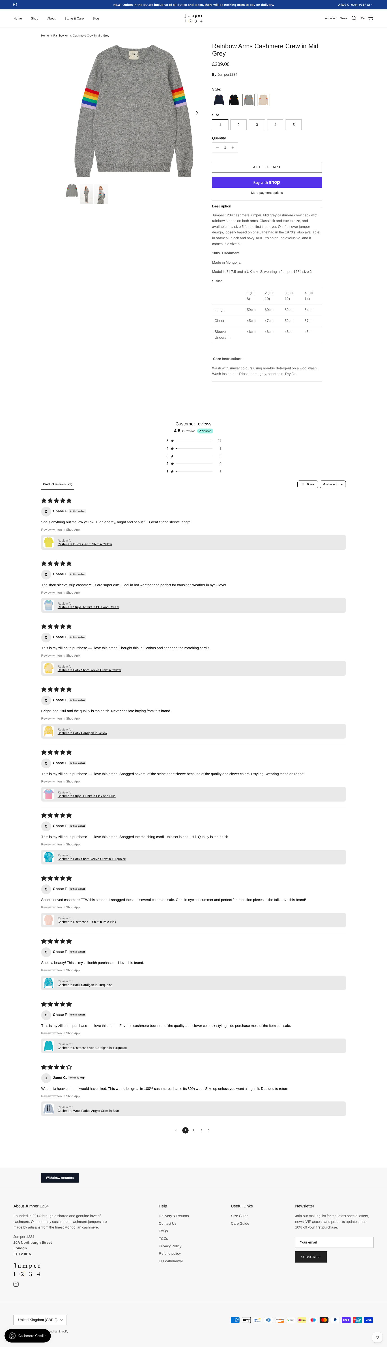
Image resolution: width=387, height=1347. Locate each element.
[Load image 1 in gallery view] (133, 110)
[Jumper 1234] (193, 18)
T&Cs (163, 1238)
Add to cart (267, 167)
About (51, 18)
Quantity (219, 138)
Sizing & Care (74, 18)
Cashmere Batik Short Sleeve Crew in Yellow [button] (89, 670)
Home (17, 18)
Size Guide (240, 1216)
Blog (96, 18)
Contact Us (167, 1223)
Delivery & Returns (174, 1216)
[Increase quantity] (234, 148)
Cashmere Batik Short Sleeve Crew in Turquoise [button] (92, 859)
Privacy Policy (170, 1246)
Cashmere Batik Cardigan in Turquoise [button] (85, 985)
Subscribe (311, 1257)
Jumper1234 (227, 74)
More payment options (267, 192)
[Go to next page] (210, 1130)
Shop (34, 18)
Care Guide (240, 1223)
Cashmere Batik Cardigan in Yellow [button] (82, 733)
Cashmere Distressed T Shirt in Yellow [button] (85, 544)
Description (221, 206)
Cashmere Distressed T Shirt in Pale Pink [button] (87, 922)
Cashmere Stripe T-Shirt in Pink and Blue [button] (87, 796)
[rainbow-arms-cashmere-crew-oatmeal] (263, 100)
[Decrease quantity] (216, 148)
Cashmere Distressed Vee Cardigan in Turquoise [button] (92, 1048)
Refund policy (170, 1253)
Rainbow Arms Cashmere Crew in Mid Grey (81, 35)
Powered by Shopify (55, 1331)
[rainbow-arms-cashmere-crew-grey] (249, 100)
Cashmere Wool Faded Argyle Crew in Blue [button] (88, 1110)
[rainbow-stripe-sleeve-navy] (219, 100)
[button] (193, 441)
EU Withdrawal (171, 1261)
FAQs (163, 1231)
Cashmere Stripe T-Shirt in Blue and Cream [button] (88, 607)
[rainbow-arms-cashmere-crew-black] (234, 100)
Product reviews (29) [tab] (57, 484)
